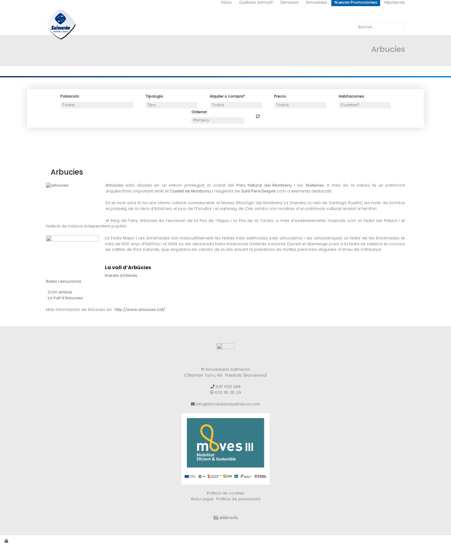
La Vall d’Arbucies (65, 298)
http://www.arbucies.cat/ (140, 309)
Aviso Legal (202, 499)
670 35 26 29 (227, 392)
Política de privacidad (238, 499)
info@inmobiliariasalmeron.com (227, 404)
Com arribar (60, 292)
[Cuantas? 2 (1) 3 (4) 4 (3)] (365, 105)
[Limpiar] (258, 116)
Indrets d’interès (121, 275)
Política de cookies (226, 493)
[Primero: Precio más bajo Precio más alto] (217, 120)
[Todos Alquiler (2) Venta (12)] (236, 105)
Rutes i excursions (63, 281)
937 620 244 (227, 386)
